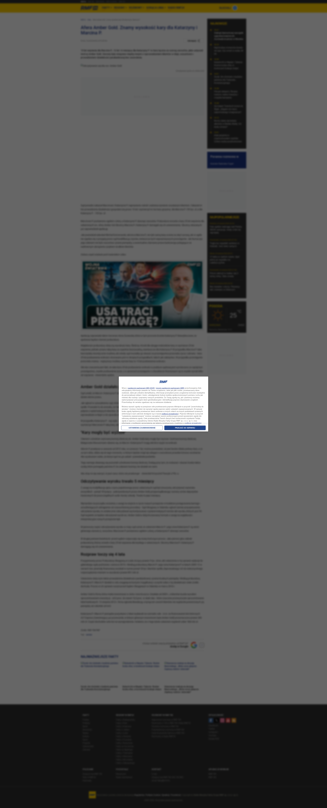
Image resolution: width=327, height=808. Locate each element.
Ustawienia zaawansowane (142, 428)
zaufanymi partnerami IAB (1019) (141, 388)
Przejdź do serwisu (185, 428)
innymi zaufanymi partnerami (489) (170, 388)
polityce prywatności (170, 414)
